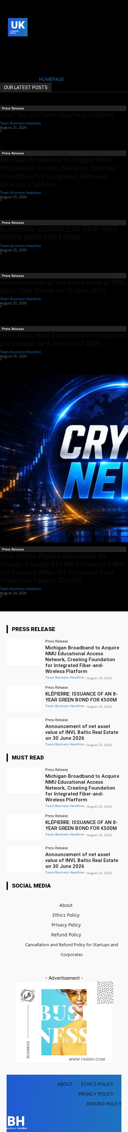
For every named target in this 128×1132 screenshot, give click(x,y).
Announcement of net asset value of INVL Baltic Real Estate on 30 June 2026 (63, 286)
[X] (12, 55)
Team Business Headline (20, 123)
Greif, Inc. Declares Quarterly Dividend (57, 115)
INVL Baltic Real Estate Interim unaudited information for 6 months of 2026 (63, 340)
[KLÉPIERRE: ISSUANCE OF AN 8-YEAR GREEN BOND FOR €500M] (24, 698)
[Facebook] (12, 45)
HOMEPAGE (51, 79)
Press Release (13, 108)
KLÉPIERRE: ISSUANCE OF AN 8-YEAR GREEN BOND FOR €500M (58, 233)
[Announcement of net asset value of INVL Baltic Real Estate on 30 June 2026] (24, 731)
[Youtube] (22, 55)
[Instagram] (22, 45)
